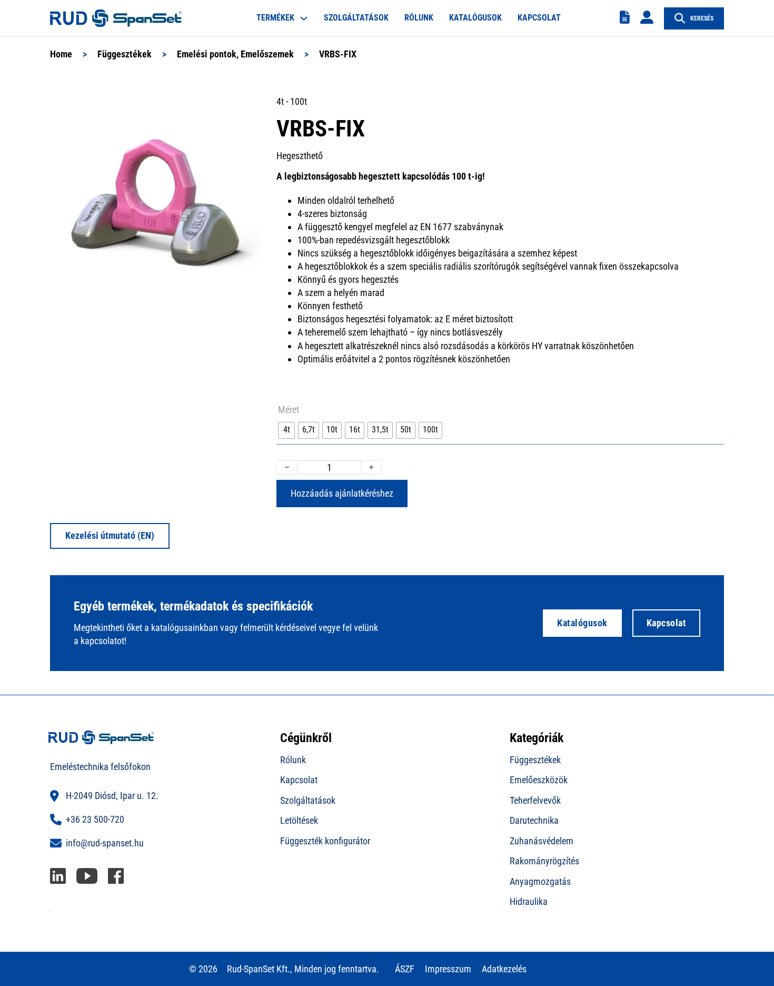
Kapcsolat (539, 18)
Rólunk (418, 18)
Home (61, 54)
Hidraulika (529, 901)
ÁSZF (404, 968)
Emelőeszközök (539, 779)
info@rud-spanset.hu (105, 843)
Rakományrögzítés (544, 860)
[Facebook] (116, 876)
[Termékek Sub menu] (304, 18)
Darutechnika (534, 820)
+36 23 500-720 (95, 819)
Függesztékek (124, 54)
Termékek (275, 18)
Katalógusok (475, 18)
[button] (246, 109)
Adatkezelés (504, 968)
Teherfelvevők (535, 800)
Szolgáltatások (356, 18)
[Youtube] (86, 876)
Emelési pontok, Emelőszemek (235, 54)
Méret (288, 409)
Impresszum (448, 968)
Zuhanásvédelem (541, 840)
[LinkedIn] (58, 876)
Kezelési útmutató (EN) (109, 535)
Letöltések (299, 820)
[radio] (286, 430)
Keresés (701, 18)
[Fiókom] (646, 18)
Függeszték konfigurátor (325, 840)
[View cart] (625, 17)
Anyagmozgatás (540, 881)
